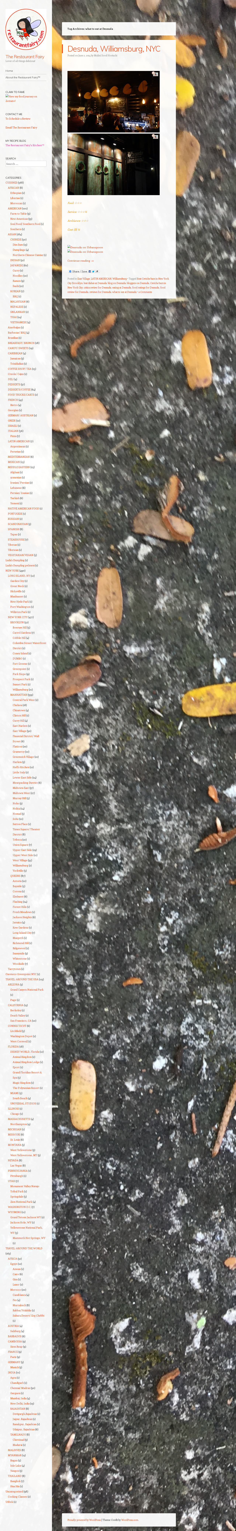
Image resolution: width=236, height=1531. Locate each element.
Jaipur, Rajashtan (22, 1419)
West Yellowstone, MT (23, 1155)
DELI (11, 379)
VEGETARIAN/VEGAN (20, 555)
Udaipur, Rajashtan (24, 1429)
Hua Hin (15, 1486)
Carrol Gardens (22, 632)
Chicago (15, 1113)
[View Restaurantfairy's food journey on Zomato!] (26, 101)
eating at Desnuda (121, 287)
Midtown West (21, 793)
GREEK (12, 420)
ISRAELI (13, 425)
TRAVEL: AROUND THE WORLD (24, 1248)
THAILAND (15, 1476)
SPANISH (13, 529)
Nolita (16, 808)
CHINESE (15, 239)
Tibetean (13, 550)
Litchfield (15, 1031)
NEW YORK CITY (18, 617)
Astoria (17, 881)
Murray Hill (19, 798)
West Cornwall (19, 1041)
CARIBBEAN (15, 353)
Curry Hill (18, 720)
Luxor (16, 1284)
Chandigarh (17, 1382)
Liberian (15, 198)
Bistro (14, 405)
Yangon (14, 1470)
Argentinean (17, 446)
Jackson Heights (22, 917)
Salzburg (15, 1331)
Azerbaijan (14, 327)
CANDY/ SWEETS (18, 348)
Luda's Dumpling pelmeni (20, 565)
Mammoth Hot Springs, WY (29, 1238)
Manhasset (16, 596)
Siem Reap (16, 1346)
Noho (16, 803)
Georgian (13, 410)
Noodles (18, 275)
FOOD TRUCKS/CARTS (21, 394)
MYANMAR (14, 1455)
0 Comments (145, 291)
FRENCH (13, 400)
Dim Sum (18, 244)
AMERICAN (15, 208)
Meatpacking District (25, 782)
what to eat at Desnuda (124, 291)
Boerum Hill (20, 627)
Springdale (16, 1196)
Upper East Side (22, 850)
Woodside (18, 963)
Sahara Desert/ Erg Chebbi (28, 1315)
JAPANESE (16, 265)
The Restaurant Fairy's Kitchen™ (25, 145)
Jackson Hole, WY (20, 1222)
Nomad (17, 813)
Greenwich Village (23, 756)
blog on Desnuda (117, 283)
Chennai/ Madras (20, 1388)
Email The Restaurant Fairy (21, 127)
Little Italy (19, 772)
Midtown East (21, 788)
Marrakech (19, 1305)
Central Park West (24, 700)
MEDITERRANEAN (19, 456)
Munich (14, 1367)
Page (13, 1000)
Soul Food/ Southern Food (25, 224)
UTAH (11, 1181)
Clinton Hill (19, 715)
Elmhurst (18, 896)
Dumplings (19, 249)
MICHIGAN (14, 1129)
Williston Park (18, 612)
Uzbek (9, 1501)
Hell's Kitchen (21, 767)
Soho (16, 819)
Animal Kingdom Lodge (26, 1062)
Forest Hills (20, 907)
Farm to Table (18, 213)
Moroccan (16, 203)
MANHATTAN (18, 694)
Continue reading (80, 260)
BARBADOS (15, 1336)
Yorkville (18, 870)
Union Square (20, 844)
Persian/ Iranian (19, 493)
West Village (20, 860)
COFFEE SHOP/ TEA (19, 368)
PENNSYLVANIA (18, 1170)
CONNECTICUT (17, 1026)
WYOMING (14, 1212)
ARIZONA (14, 984)
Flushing (17, 901)
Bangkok (15, 1481)
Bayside (17, 886)
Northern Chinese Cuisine (28, 255)
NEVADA (13, 1160)
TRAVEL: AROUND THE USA (22, 979)
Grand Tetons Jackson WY (25, 1217)
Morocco (15, 1289)
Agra (13, 1377)
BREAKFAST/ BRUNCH (21, 343)
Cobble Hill (19, 637)
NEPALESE (16, 306)
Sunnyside (19, 953)
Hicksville (16, 591)
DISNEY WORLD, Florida (24, 1051)
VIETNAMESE (18, 322)
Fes (15, 1300)
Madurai (17, 1445)
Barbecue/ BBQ (17, 332)
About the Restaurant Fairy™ (23, 77)
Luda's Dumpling (15, 560)
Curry (16, 270)
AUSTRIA (13, 1326)
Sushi (16, 286)
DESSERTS (14, 384)
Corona (17, 891)
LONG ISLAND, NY (19, 575)
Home (9, 70)
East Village (83, 278)
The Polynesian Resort (26, 1088)
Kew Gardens (20, 927)
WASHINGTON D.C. (19, 1207)
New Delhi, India (20, 1403)
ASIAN (12, 234)
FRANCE (13, 1351)
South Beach (20, 1098)
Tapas (13, 534)
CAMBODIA (15, 1341)
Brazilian (13, 337)
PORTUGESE (15, 513)
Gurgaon (15, 1393)
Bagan (14, 1460)
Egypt (13, 1263)
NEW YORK (12, 570)
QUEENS (15, 875)
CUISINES (11, 182)
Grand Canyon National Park (27, 989)
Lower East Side (22, 777)
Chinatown (19, 710)
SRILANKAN (17, 312)
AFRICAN (13, 187)
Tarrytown (14, 969)
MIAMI (14, 1093)
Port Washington (20, 606)
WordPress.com (129, 1519)
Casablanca (19, 1295)
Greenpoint (19, 669)
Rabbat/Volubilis (22, 1310)
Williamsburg (119, 278)
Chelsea (17, 705)
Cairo (16, 1274)
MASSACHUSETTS (19, 1119)
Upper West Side (23, 855)
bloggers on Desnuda (138, 283)
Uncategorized (14, 1491)
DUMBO (17, 658)
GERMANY (14, 1362)
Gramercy (19, 751)
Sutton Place (20, 824)
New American (19, 218)
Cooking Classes (17, 1496)
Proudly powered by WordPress (84, 1519)
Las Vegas (16, 1165)
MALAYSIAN (18, 301)
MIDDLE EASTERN (19, 467)
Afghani (14, 472)
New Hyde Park (19, 601)
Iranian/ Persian (19, 482)
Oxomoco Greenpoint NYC (21, 974)
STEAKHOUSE (16, 539)
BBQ (15, 296)
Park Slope (19, 674)
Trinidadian (16, 363)
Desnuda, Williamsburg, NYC (113, 49)
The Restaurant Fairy (25, 56)
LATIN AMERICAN (101, 278)
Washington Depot (21, 1036)
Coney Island (20, 653)
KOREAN (15, 291)
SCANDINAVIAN (18, 524)
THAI (13, 317)
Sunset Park (20, 684)
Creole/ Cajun (16, 374)
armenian (15, 477)
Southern (15, 229)
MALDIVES (14, 1450)
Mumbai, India (18, 1398)
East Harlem (20, 725)
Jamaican (15, 358)
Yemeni (14, 503)
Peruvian (15, 451)
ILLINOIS (13, 1108)
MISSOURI (14, 1134)
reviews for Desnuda (100, 291)
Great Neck (17, 586)
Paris (13, 1357)
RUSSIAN (13, 518)
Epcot (16, 1067)
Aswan (17, 1269)
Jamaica (17, 922)
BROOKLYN (17, 622)
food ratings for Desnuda (145, 287)
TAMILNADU (18, 1434)
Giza (15, 1279)
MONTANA (14, 1144)
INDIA (11, 1372)
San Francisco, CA (20, 1020)
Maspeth (18, 938)
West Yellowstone (21, 1150)
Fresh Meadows (22, 912)
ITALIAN (13, 431)
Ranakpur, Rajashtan (25, 1424)
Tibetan (12, 544)
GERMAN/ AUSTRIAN (20, 415)
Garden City (17, 581)
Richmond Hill (21, 943)
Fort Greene (20, 663)
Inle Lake (15, 1465)
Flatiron (17, 746)
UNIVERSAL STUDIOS (23, 1103)
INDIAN (15, 260)
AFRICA (12, 1258)
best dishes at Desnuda (95, 283)
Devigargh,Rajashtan (25, 1414)
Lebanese (16, 487)
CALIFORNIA (15, 1005)
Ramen (17, 281)
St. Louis (15, 1139)
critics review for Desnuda (97, 287)
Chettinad (18, 1439)
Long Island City (22, 932)
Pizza (13, 436)
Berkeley (15, 1010)
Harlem (17, 762)
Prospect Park (21, 679)
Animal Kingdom (22, 1057)
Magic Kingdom (22, 1082)
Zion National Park (21, 1201)
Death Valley (17, 1015)
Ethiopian (15, 193)
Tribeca (17, 839)
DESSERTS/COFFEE (19, 389)
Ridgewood (19, 948)
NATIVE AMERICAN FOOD (23, 508)
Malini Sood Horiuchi (105, 55)
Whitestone (20, 958)
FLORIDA (13, 1046)
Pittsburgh (16, 1176)
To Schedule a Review (18, 118)
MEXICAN (14, 462)
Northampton (18, 1124)
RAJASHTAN (17, 1408)
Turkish (14, 498)
